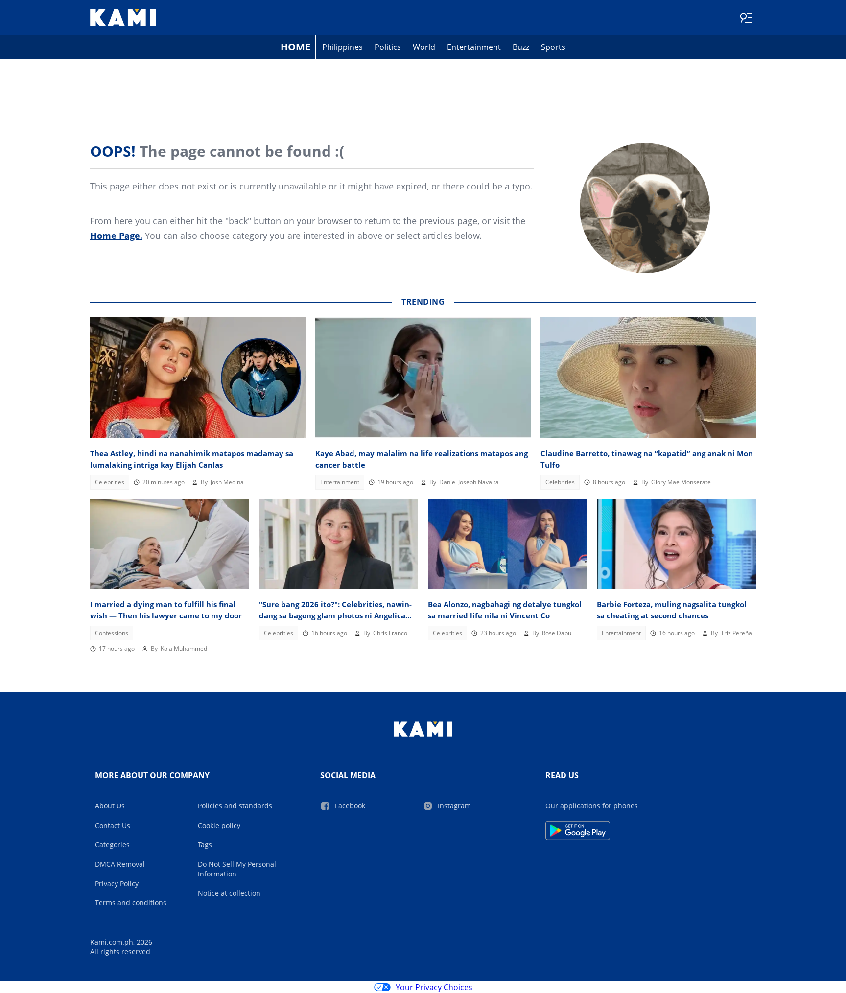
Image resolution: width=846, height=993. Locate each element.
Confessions (111, 633)
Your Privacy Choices (434, 987)
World (424, 47)
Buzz (521, 47)
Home (295, 46)
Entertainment (474, 47)
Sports (553, 47)
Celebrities (109, 482)
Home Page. (116, 235)
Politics (388, 47)
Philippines (342, 47)
